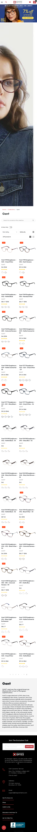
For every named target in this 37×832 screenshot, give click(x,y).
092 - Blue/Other (20, 522)
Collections (11, 209)
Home (4, 209)
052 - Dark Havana (5, 272)
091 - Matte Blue (20, 593)
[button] (4, 269)
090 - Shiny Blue (5, 451)
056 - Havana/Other (5, 307)
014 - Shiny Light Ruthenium (23, 593)
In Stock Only (4, 227)
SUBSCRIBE (29, 746)
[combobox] (6, 2)
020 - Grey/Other (2, 272)
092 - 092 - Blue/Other (23, 522)
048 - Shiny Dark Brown (9, 451)
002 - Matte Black (2, 307)
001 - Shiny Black (20, 380)
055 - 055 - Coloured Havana (23, 559)
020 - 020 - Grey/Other (23, 380)
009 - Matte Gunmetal (20, 343)
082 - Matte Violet (26, 666)
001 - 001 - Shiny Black (26, 380)
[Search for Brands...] (34, 220)
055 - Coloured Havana (9, 307)
